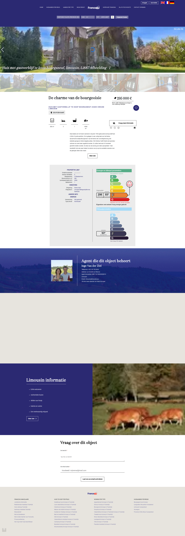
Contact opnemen (139, 7)
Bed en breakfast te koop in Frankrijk (64, 514)
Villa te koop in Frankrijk (101, 522)
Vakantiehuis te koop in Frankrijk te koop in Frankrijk (109, 512)
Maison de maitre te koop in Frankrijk (65, 509)
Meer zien (92, 156)
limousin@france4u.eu (92, 279)
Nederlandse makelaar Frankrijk (23, 504)
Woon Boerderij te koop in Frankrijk (104, 517)
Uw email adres (65, 466)
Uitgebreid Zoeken (121, 17)
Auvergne (136, 509)
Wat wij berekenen (19, 514)
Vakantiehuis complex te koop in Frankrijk (66, 519)
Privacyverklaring (19, 519)
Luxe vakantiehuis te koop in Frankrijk (65, 504)
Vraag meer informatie (125, 123)
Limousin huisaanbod (140, 507)
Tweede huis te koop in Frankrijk (103, 514)
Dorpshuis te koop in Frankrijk (102, 509)
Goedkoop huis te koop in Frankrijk (64, 502)
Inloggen (144, 3)
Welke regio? (81, 7)
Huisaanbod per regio (53, 7)
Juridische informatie (20, 502)
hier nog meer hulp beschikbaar (23, 522)
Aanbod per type (68, 7)
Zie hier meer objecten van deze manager (93, 281)
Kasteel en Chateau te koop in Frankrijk (65, 512)
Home (41, 7)
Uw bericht (63, 450)
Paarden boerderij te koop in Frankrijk (105, 524)
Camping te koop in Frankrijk (62, 522)
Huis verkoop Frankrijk (20, 507)
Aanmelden (154, 3)
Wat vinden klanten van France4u (24, 517)
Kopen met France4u (109, 7)
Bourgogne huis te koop (141, 502)
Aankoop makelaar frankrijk (22, 509)
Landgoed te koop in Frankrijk (102, 519)
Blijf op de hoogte (125, 7)
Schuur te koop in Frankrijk (102, 504)
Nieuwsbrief (17, 512)
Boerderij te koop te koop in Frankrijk (64, 524)
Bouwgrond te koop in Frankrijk (103, 507)
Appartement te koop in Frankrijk (103, 502)
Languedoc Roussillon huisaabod (143, 504)
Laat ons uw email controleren (93, 479)
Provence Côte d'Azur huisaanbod (143, 512)
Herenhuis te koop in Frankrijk (63, 507)
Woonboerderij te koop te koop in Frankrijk (66, 526)
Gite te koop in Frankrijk (61, 517)
